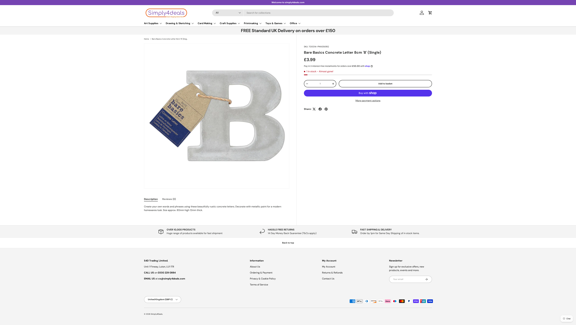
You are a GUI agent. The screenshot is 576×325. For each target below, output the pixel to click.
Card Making (205, 23)
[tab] (151, 199)
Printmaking (251, 23)
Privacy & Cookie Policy (263, 278)
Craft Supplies (228, 23)
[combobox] (303, 12)
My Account (328, 266)
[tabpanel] (216, 208)
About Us (255, 266)
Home (146, 39)
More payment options (368, 100)
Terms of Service (259, 284)
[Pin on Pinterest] (326, 109)
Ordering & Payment (261, 272)
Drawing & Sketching (178, 23)
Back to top (288, 242)
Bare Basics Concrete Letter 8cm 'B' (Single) (170, 39)
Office (293, 23)
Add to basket (385, 83)
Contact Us (328, 278)
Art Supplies (151, 23)
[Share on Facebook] (320, 109)
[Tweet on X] (314, 109)
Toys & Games (274, 23)
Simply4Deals (156, 314)
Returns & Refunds (332, 272)
